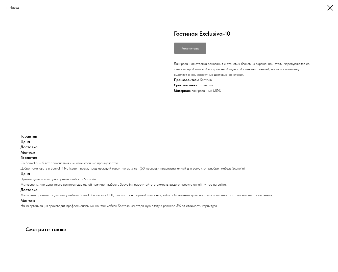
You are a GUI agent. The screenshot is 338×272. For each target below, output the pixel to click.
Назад (14, 7)
